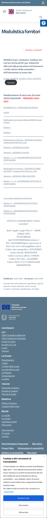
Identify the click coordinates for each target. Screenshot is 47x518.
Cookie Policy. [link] (9, 491)
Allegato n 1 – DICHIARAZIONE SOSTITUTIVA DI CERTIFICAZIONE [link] (20, 204)
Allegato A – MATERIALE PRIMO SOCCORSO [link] (19, 176)
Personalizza (23, 505)
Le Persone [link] (6, 372)
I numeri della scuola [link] (10, 366)
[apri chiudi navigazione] (4, 11)
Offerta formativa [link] (9, 403)
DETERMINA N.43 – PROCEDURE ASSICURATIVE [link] (21, 107)
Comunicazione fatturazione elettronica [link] (18, 198)
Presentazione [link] (8, 360)
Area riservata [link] (8, 430)
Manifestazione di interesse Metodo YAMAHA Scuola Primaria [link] (23, 121)
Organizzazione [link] (8, 375)
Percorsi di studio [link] (9, 394)
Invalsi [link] (4, 347)
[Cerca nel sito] (41, 17)
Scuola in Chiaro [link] (8, 341)
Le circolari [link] (6, 418)
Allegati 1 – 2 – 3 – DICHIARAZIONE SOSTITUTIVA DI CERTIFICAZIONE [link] (22, 158)
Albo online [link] (6, 424)
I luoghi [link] (5, 363)
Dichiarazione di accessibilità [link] (31, 448)
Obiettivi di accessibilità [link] (12, 452)
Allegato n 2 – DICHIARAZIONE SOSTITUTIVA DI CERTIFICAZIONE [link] (20, 212)
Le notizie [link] (6, 415)
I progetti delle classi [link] (10, 406)
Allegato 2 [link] (7, 132)
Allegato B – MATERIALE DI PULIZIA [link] (16, 152)
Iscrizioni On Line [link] (9, 344)
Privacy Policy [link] (8, 448)
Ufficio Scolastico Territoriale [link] (14, 338)
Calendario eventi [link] (9, 421)
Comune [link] (5, 351)
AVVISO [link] (6, 112)
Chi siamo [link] (6, 433)
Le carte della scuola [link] (10, 369)
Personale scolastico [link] (10, 387)
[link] (43, 23)
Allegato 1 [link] (7, 127)
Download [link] (10, 82)
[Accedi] (43, 3)
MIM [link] (3, 332)
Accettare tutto (23, 498)
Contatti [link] (5, 436)
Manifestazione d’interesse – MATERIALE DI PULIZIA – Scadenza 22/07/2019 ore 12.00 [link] (23, 141)
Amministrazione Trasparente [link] (15, 443)
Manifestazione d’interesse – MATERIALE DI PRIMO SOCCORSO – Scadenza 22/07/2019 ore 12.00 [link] (22, 169)
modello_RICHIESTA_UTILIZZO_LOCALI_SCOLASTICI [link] (22, 78)
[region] (23, 486)
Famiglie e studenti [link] (10, 391)
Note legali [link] (32, 452)
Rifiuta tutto (23, 512)
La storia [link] (5, 378)
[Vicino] (44, 456)
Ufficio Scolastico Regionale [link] (13, 335)
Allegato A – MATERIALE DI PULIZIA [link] (16, 147)
